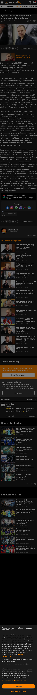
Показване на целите (18, 691)
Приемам (18, 686)
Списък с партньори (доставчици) (14, 680)
